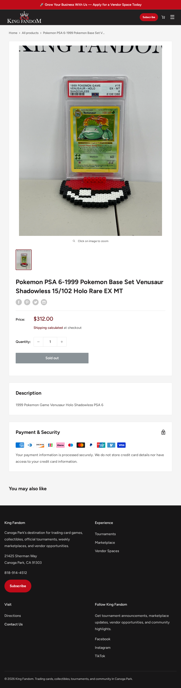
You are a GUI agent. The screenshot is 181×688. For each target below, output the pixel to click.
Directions (12, 616)
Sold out (52, 358)
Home (13, 33)
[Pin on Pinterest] (27, 302)
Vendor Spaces (107, 551)
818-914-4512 (15, 573)
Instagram (103, 647)
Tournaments (105, 534)
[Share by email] (44, 302)
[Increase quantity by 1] (61, 341)
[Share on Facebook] (19, 302)
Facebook (102, 639)
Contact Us (13, 624)
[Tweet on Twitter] (35, 302)
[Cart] (163, 17)
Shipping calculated (48, 328)
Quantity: (23, 342)
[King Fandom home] (24, 17)
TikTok (100, 656)
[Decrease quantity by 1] (38, 341)
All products (30, 33)
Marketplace (105, 542)
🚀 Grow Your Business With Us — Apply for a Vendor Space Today (90, 5)
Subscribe (149, 17)
